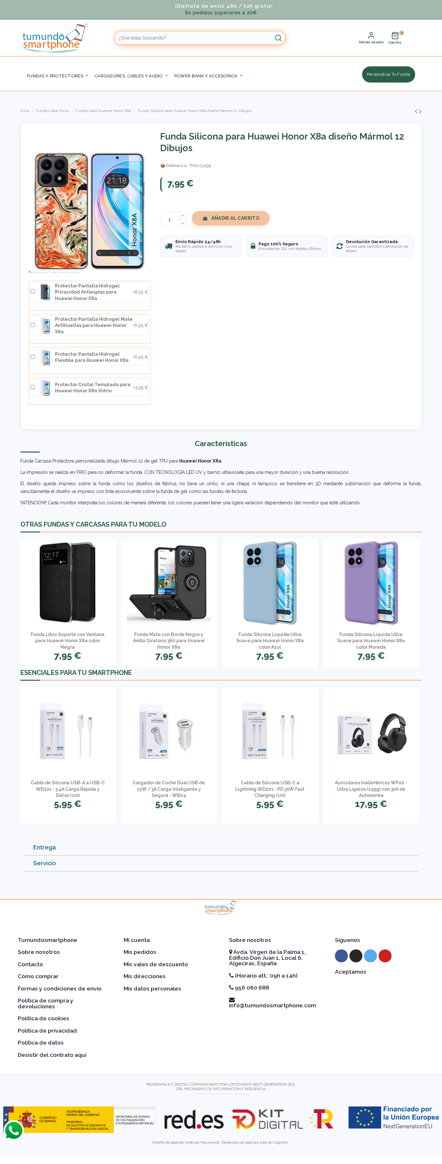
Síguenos (347, 940)
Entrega (44, 847)
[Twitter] (370, 955)
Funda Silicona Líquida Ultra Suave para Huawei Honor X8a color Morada (371, 641)
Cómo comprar (38, 976)
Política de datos (41, 1042)
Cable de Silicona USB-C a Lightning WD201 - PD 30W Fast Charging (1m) (269, 789)
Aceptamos (350, 971)
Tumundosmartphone (47, 940)
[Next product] (420, 111)
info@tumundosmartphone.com (272, 1005)
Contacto (30, 964)
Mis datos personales (152, 988)
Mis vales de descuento (156, 964)
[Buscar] (278, 37)
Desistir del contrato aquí (52, 1055)
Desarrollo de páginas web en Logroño (254, 1142)
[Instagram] (355, 955)
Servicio (44, 863)
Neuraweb (210, 1142)
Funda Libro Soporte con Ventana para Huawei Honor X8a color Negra (68, 641)
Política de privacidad (47, 1030)
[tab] (221, 848)
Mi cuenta (137, 940)
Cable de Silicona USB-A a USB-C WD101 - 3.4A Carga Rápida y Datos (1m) (68, 789)
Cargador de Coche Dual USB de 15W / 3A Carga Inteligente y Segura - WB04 (169, 789)
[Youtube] (385, 955)
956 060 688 (251, 987)
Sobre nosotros (39, 952)
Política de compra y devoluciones (45, 1003)
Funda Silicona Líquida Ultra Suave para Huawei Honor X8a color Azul (270, 641)
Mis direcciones (145, 976)
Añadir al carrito (235, 218)
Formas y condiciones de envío (60, 988)
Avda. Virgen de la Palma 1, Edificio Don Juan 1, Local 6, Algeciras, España (267, 958)
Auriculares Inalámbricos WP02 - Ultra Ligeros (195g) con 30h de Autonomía (371, 789)
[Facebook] (341, 955)
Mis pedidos (140, 952)
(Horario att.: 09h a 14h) (266, 975)
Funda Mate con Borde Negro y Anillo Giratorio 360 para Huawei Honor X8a (169, 641)
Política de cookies (43, 1018)
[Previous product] (417, 111)
